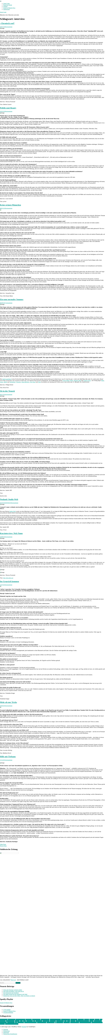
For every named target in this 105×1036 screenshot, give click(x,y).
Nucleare (24, 1026)
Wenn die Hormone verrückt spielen (12, 990)
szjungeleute (9, 27)
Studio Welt (12, 511)
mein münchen (60, 1021)
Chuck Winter (66, 380)
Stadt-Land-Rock (6, 379)
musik (68, 1021)
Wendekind (12, 382)
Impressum (6, 1032)
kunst (21, 1021)
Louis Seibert (46, 1021)
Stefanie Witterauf (41, 1022)
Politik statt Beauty (8, 108)
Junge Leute (6, 3)
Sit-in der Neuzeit (7, 391)
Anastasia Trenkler (20, 1019)
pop (16, 1022)
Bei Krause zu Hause (55, 1019)
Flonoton (18, 382)
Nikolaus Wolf (77, 380)
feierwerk (86, 1019)
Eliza (39, 382)
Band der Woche (7, 5)
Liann (1, 382)
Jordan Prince (87, 380)
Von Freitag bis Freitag (85, 1022)
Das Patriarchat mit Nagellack (11, 993)
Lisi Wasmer (29, 1021)
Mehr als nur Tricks (8, 702)
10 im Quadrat (3, 1019)
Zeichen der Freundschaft (11, 1024)
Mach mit (13, 980)
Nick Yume (33, 382)
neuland (5, 6)
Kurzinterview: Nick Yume (11, 533)
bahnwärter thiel (36, 1019)
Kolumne (17, 1021)
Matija (5, 382)
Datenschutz (6, 9)
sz (55, 1022)
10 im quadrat (6, 1009)
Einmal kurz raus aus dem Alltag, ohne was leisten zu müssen (19, 995)
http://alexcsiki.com (8, 578)
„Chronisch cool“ (7, 23)
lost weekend (38, 1021)
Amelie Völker (11, 1019)
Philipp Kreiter (11, 1022)
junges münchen (10, 1021)
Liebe (24, 1021)
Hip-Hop (97, 1019)
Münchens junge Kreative (82, 1021)
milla (65, 1021)
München (72, 1021)
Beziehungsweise (65, 1019)
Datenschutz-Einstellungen (10, 1034)
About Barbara (25, 382)
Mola (102, 380)
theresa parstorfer (74, 1022)
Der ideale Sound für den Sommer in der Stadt (15, 994)
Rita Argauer (20, 1022)
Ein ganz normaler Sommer (11, 299)
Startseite (5, 1029)
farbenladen (81, 1019)
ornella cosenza (98, 1021)
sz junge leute (59, 1022)
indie (101, 1019)
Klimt (71, 380)
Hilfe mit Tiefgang (8, 756)
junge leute (3, 1021)
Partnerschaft (3, 1022)
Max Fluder (53, 1021)
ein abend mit (73, 1019)
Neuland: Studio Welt (9, 499)
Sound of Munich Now (9, 8)
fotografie (91, 1019)
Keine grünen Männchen (10, 205)
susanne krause (50, 1022)
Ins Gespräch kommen (9, 581)
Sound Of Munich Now (6, 1002)
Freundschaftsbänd (8, 1012)
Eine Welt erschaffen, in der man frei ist (13, 991)
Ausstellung (29, 1019)
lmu (34, 1021)
